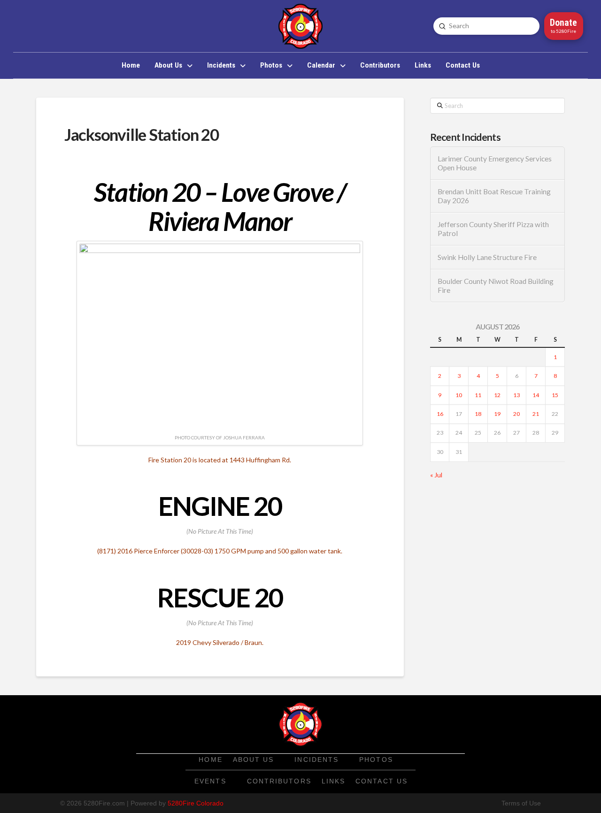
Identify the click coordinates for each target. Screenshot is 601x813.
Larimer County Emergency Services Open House (495, 163)
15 (555, 395)
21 (535, 413)
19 (497, 413)
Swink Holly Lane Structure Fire (487, 257)
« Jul (436, 475)
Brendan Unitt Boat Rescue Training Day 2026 (494, 196)
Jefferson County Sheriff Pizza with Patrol (493, 229)
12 (497, 395)
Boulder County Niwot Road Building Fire (496, 285)
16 (440, 413)
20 (516, 413)
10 (458, 395)
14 (535, 395)
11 (478, 395)
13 (516, 395)
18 (478, 413)
